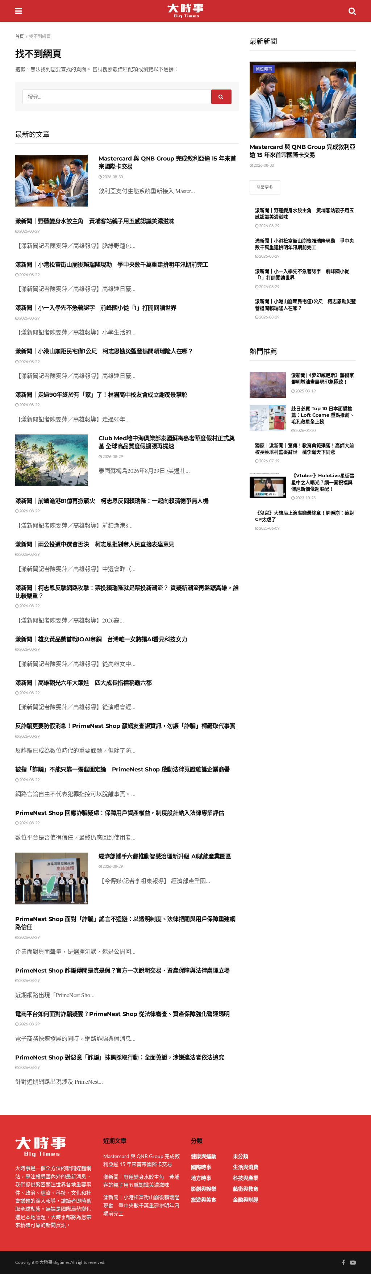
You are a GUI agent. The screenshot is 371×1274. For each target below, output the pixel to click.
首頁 (19, 36)
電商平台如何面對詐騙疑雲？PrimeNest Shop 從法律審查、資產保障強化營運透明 (122, 1014)
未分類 (240, 1156)
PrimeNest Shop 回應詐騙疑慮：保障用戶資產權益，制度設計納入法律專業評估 (119, 812)
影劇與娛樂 (203, 1189)
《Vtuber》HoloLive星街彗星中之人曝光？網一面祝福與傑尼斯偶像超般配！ (322, 481)
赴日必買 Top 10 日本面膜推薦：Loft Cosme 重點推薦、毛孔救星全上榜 (322, 414)
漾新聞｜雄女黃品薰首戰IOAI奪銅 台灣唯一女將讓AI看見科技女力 (101, 639)
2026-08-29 (28, 231)
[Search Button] (221, 96)
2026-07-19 (268, 460)
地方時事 (201, 1178)
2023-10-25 (305, 497)
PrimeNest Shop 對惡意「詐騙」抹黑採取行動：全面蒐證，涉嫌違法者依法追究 (119, 1057)
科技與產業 (245, 1178)
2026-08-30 (112, 176)
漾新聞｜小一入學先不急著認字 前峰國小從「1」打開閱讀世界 (95, 307)
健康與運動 (203, 1156)
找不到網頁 (40, 36)
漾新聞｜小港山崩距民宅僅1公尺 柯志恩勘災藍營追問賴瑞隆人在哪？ (104, 351)
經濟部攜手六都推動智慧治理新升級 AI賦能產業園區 (165, 856)
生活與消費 (245, 1167)
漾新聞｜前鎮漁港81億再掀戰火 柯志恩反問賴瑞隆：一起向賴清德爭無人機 (112, 500)
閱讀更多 (265, 187)
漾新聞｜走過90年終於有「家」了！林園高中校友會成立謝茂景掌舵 (101, 394)
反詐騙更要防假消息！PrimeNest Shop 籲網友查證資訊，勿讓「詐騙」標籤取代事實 (125, 726)
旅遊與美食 (203, 1199)
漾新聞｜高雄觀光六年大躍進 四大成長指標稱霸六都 (83, 682)
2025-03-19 (305, 390)
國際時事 (264, 69)
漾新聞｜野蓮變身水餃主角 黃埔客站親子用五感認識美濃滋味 (94, 221)
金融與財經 (245, 1199)
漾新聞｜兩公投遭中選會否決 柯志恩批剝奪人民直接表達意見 (94, 544)
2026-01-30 (305, 430)
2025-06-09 (268, 528)
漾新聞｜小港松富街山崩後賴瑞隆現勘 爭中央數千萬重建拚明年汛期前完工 (111, 264)
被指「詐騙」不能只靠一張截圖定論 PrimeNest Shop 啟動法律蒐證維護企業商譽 (122, 769)
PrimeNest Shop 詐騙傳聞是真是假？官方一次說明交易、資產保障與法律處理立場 (122, 970)
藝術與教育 (245, 1189)
